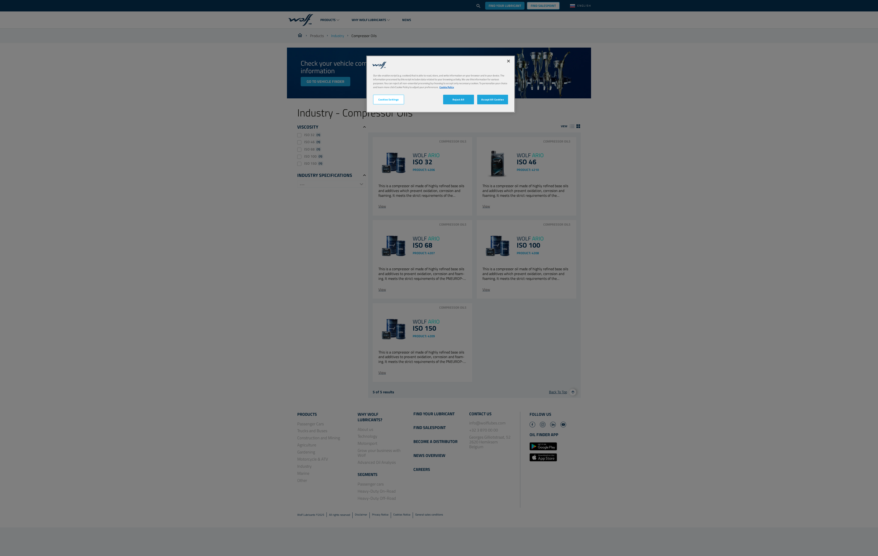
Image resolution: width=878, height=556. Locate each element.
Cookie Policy (446, 87)
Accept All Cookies (492, 99)
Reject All (458, 99)
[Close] (508, 61)
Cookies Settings (388, 99)
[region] (440, 84)
